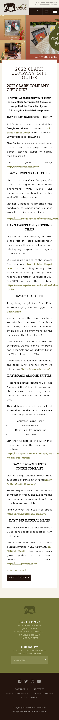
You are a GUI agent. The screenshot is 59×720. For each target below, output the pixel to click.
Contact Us (22, 689)
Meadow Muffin (44, 693)
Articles (39, 689)
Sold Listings (29, 697)
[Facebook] (19, 681)
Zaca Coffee (14, 311)
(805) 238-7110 (29, 628)
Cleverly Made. (39, 711)
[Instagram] (32, 681)
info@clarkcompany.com (30, 631)
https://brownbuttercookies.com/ (26, 513)
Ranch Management (17, 693)
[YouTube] (39, 681)
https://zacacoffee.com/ (36, 369)
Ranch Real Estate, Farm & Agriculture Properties (46, 4)
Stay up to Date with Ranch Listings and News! (29, 652)
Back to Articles (19, 577)
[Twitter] (26, 681)
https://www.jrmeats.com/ (22, 563)
